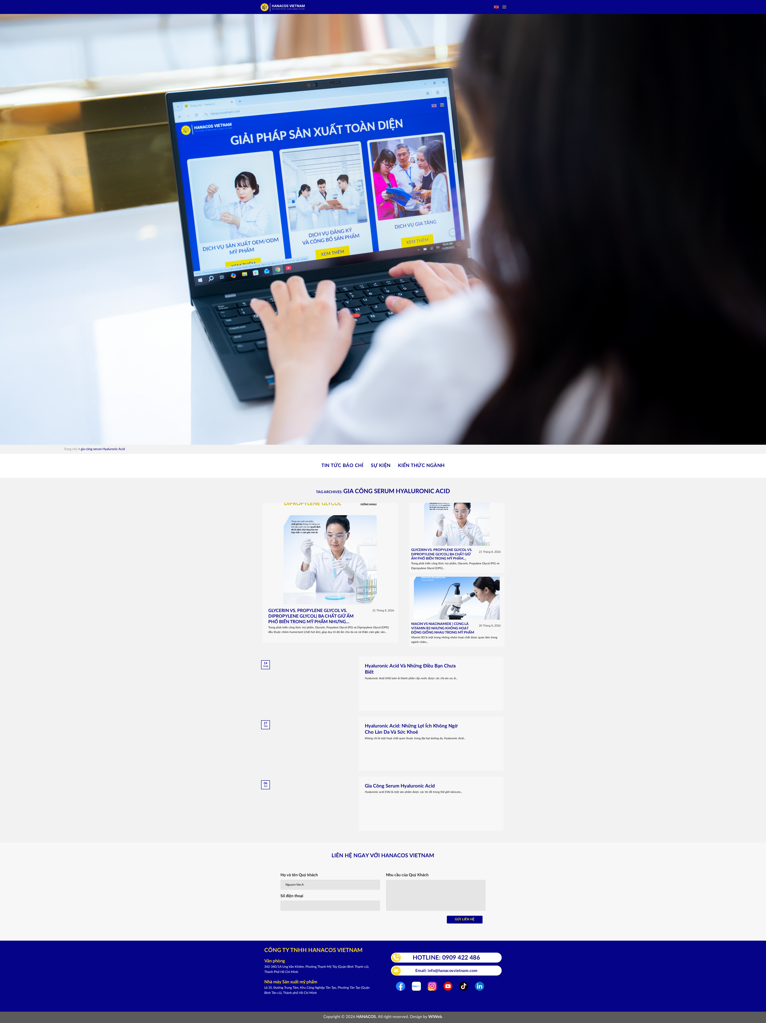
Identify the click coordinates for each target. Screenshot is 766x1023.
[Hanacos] (283, 7)
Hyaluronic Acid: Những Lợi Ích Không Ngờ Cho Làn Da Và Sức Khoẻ (411, 729)
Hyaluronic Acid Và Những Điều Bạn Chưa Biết (410, 669)
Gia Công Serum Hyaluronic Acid (400, 786)
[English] (496, 7)
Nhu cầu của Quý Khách (407, 875)
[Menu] (504, 7)
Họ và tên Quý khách (299, 875)
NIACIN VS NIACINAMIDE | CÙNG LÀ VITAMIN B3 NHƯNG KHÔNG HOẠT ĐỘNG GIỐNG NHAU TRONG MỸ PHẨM (442, 628)
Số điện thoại (291, 896)
